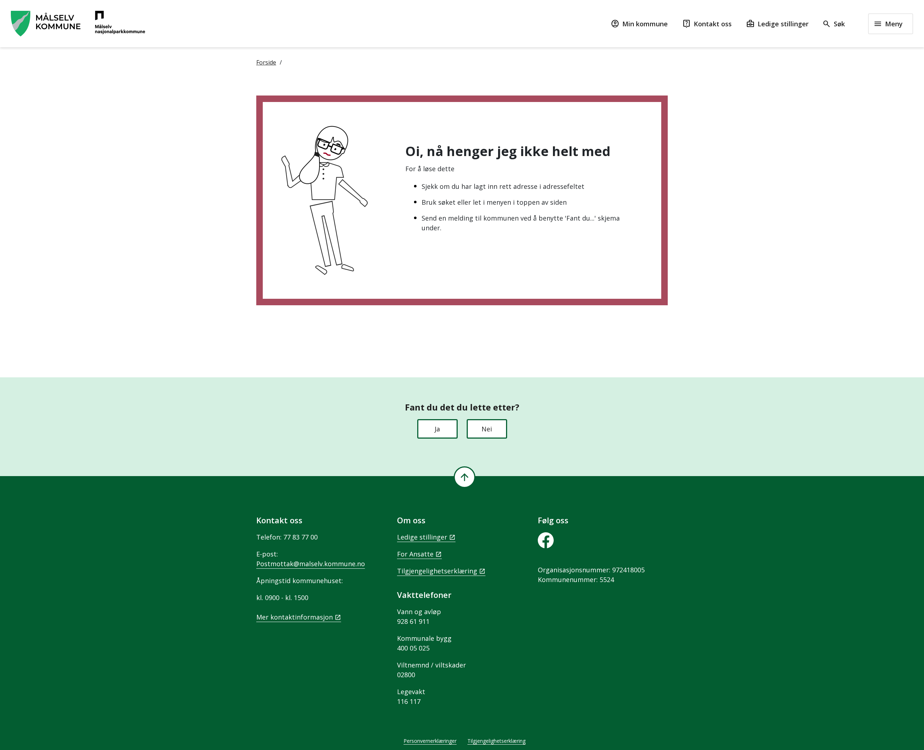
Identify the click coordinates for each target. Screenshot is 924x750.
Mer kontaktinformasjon (294, 617)
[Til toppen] (464, 477)
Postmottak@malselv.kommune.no (310, 563)
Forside (266, 62)
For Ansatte (415, 554)
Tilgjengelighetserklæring (437, 571)
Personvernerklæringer (430, 740)
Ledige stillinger (422, 537)
